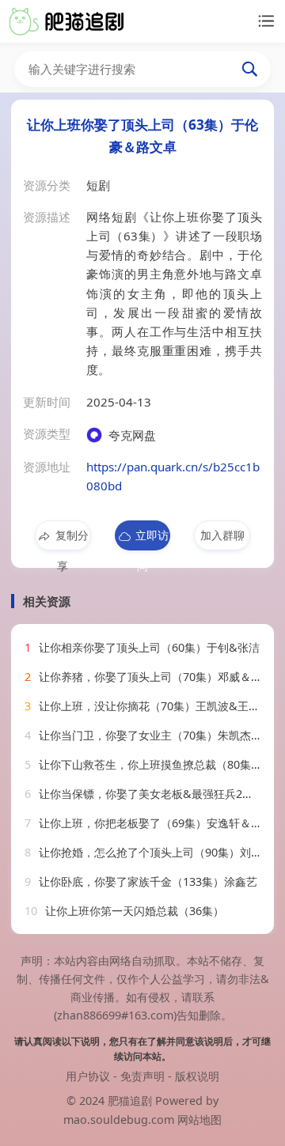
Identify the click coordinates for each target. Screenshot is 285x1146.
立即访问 (152, 539)
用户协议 (88, 1076)
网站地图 (199, 1119)
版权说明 (197, 1076)
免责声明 (142, 1076)
